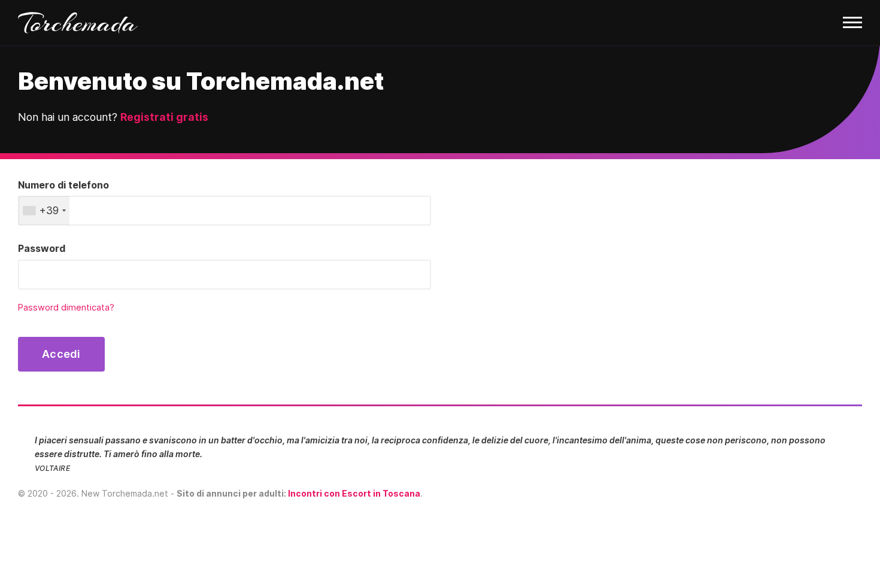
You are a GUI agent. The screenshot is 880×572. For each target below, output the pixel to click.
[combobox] (44, 210)
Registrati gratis (164, 117)
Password (41, 248)
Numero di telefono (63, 185)
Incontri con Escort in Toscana (354, 493)
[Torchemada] (440, 23)
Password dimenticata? (66, 307)
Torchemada (78, 23)
